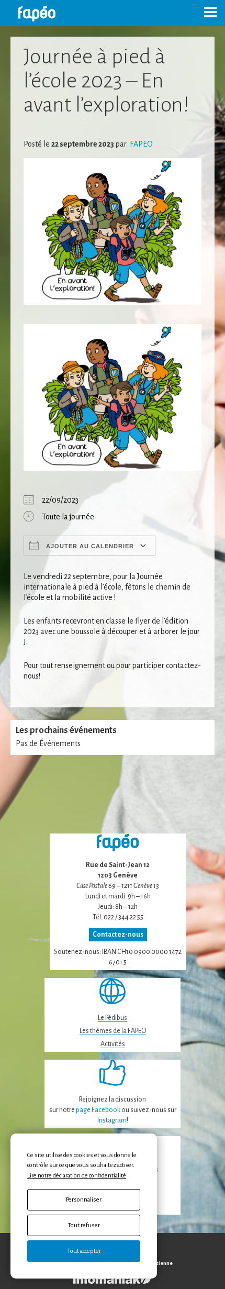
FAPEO (140, 144)
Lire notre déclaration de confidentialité (76, 1175)
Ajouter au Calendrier (89, 546)
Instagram (112, 1120)
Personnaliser (84, 1199)
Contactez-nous (118, 934)
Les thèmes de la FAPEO (113, 1031)
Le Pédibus (112, 1017)
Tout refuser (84, 1225)
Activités (112, 1044)
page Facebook (98, 1110)
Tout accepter (84, 1251)
